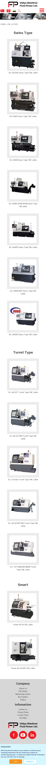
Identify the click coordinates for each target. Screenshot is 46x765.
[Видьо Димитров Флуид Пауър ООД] (23, 4)
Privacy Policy (6, 746)
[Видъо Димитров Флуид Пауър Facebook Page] (14, 735)
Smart (23, 584)
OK (16, 761)
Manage (30, 761)
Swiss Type (23, 32)
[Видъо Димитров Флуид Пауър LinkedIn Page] (32, 735)
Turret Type (23, 352)
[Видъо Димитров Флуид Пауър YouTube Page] (23, 735)
